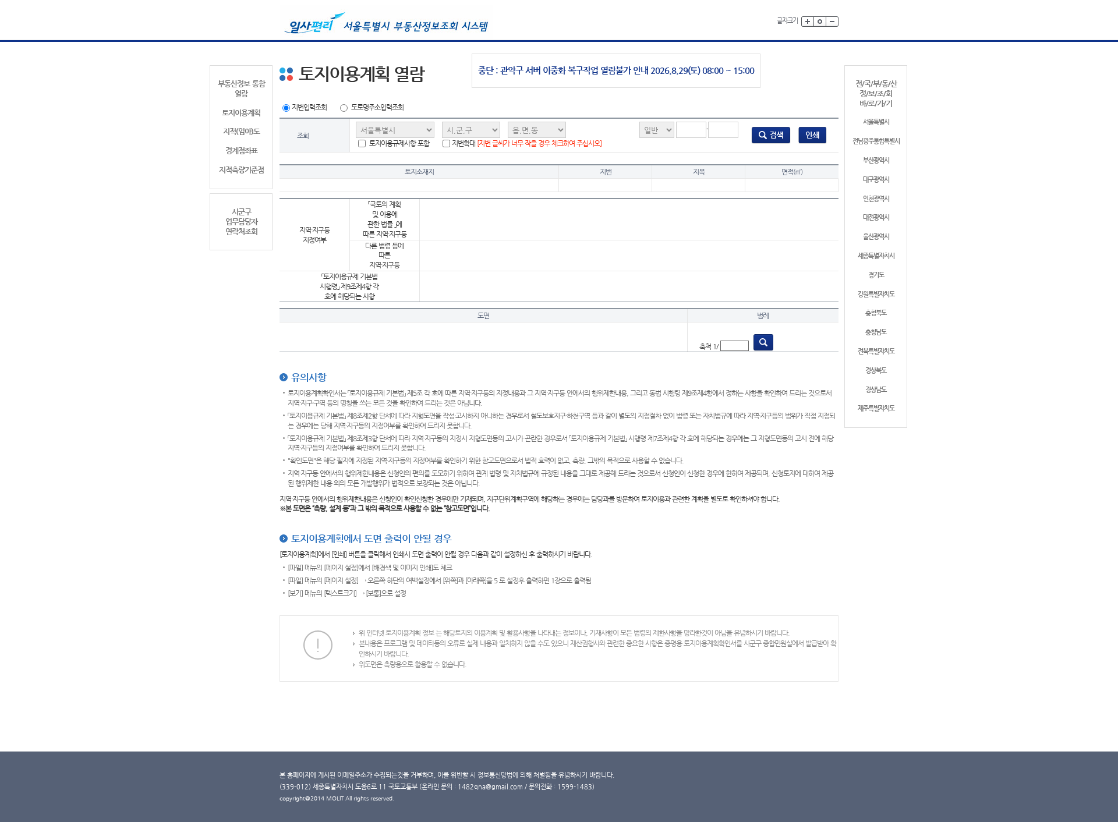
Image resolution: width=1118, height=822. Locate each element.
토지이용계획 (241, 112)
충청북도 (875, 313)
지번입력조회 (309, 107)
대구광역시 (876, 179)
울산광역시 (876, 236)
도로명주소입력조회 (377, 107)
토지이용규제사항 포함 (398, 143)
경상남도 (875, 390)
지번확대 (527, 143)
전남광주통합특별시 (876, 141)
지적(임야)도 (241, 131)
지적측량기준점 (241, 169)
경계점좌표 (241, 150)
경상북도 (875, 370)
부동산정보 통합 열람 (241, 88)
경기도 (876, 275)
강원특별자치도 (876, 294)
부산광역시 (876, 160)
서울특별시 (876, 122)
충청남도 (875, 332)
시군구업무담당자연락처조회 (241, 221)
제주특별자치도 (876, 408)
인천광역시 (876, 199)
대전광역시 (876, 217)
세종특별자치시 (876, 256)
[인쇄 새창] (812, 135)
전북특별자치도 (876, 351)
